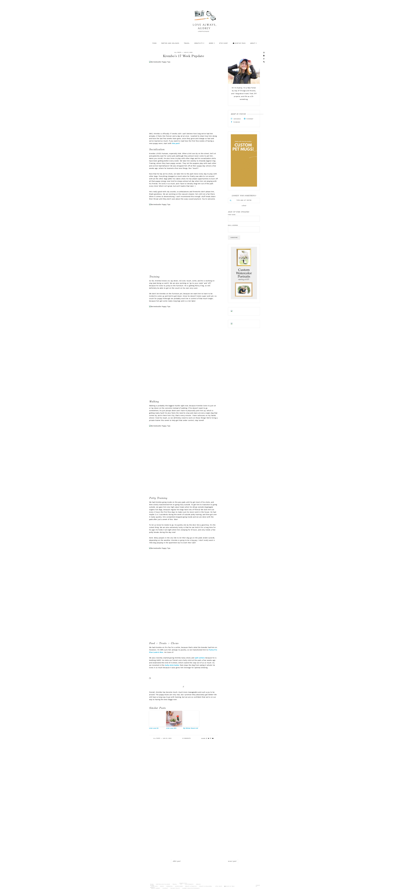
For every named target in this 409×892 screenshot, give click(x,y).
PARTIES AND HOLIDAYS (170, 43)
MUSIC (162, 886)
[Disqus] (204, 776)
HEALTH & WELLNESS (205, 886)
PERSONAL (169, 886)
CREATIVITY (198, 43)
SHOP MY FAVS (240, 43)
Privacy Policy (175, 888)
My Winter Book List (190, 728)
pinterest (249, 118)
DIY (181, 884)
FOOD (154, 43)
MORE (211, 43)
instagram (237, 118)
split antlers (200, 658)
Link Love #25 (171, 728)
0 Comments (186, 738)
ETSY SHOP (223, 43)
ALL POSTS (177, 52)
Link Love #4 (153, 728)
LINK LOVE (154, 886)
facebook (236, 122)
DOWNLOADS (179, 886)
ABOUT (252, 43)
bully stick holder (172, 665)
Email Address (233, 225)
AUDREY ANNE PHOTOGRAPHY (191, 888)
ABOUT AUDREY (155, 888)
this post (175, 143)
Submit (244, 206)
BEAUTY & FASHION (191, 886)
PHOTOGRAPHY (189, 884)
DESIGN (198, 884)
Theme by (258, 886)
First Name (231, 214)
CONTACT (165, 888)
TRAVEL (187, 43)
